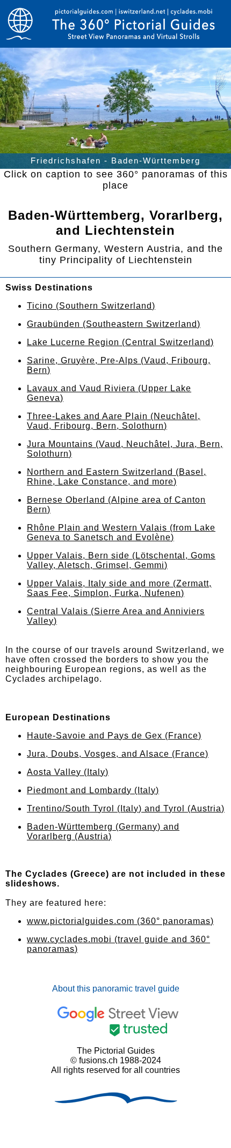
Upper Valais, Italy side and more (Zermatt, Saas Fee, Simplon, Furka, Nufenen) (119, 588)
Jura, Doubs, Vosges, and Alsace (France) (117, 753)
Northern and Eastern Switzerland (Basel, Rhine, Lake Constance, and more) (116, 476)
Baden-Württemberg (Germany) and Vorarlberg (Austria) (103, 831)
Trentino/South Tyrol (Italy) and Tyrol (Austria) (126, 808)
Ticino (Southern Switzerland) (91, 305)
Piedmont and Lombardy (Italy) (93, 790)
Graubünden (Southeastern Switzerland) (113, 324)
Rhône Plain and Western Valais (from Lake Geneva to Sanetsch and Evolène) (121, 532)
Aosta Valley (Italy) (68, 772)
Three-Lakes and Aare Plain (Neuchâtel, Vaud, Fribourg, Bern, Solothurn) (113, 421)
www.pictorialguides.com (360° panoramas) (120, 921)
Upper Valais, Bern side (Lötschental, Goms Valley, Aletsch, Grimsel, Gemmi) (121, 560)
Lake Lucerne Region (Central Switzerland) (120, 342)
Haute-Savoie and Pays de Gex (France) (114, 735)
